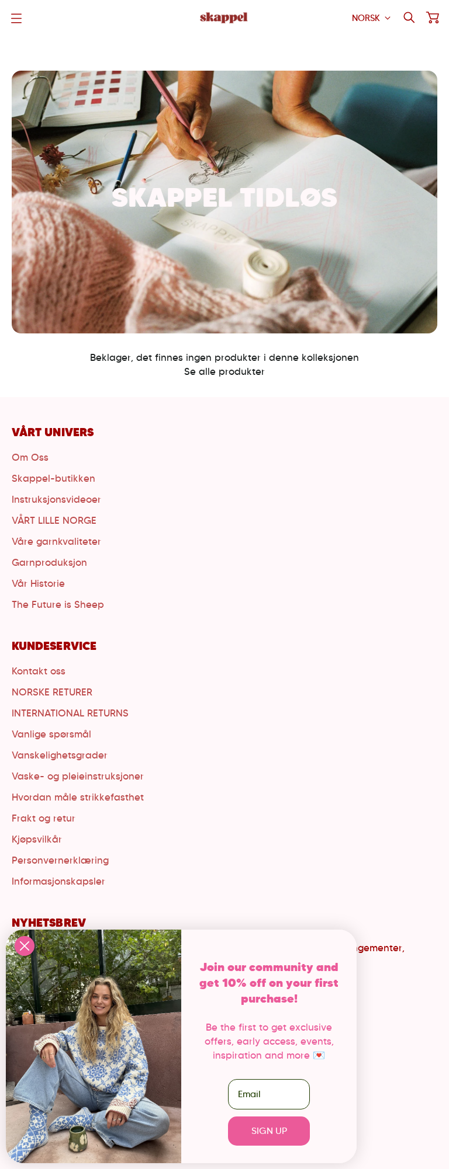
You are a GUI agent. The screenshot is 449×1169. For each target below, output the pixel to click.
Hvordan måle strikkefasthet (78, 797)
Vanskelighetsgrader (60, 755)
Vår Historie (38, 583)
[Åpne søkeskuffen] (409, 17)
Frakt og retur (43, 818)
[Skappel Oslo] (224, 17)
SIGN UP (269, 1130)
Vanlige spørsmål (51, 734)
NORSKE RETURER (52, 692)
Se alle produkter (224, 371)
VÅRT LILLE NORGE (54, 520)
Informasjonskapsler (58, 881)
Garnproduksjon (49, 562)
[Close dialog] (24, 945)
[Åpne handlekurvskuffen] (432, 17)
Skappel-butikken (53, 478)
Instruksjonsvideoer (56, 499)
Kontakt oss (38, 670)
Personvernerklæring (60, 860)
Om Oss (30, 457)
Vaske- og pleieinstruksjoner (78, 776)
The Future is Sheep (58, 604)
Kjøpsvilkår (37, 839)
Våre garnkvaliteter (56, 541)
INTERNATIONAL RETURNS (70, 713)
